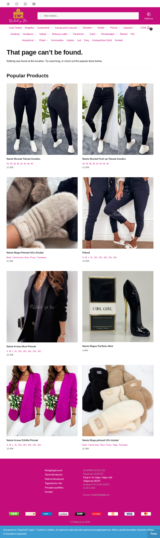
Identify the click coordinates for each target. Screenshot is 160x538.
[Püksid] (117, 213)
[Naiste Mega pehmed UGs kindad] (117, 400)
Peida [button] (154, 533)
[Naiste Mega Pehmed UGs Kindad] (42, 213)
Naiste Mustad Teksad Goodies (23, 158)
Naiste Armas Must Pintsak (21, 346)
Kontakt (49, 491)
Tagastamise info (53, 483)
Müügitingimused (53, 470)
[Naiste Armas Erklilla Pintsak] (42, 400)
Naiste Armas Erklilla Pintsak (22, 440)
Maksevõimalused (54, 479)
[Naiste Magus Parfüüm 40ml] (117, 306)
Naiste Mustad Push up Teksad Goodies (104, 158)
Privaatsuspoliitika (54, 487)
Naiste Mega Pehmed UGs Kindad (25, 252)
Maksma (149, 18)
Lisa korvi (118, 361)
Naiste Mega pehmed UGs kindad (100, 440)
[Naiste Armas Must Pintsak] (42, 306)
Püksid (86, 252)
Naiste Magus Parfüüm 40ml (97, 346)
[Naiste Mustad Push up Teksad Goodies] (117, 119)
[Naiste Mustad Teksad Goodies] (42, 119)
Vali (42, 173)
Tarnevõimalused (53, 474)
